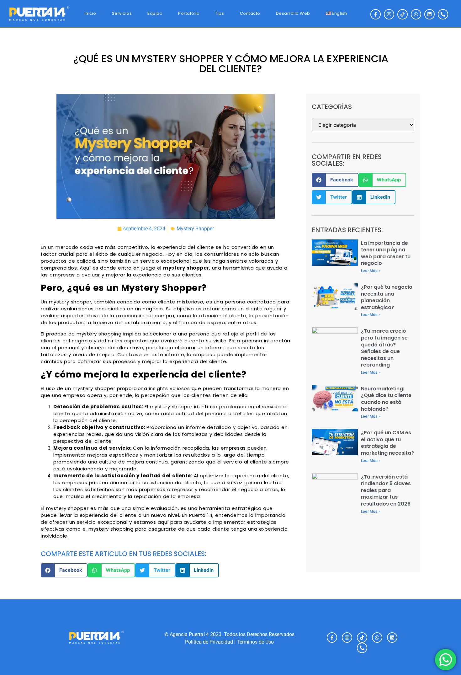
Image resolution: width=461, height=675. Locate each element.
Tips (219, 13)
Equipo (154, 13)
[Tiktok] (402, 14)
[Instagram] (389, 14)
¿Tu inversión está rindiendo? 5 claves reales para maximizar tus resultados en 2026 (386, 490)
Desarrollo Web (293, 13)
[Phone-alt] (443, 14)
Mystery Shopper (195, 229)
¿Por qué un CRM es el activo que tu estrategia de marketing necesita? (387, 443)
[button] (64, 570)
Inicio (90, 13)
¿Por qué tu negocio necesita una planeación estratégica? (386, 297)
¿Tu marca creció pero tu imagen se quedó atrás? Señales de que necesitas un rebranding (384, 347)
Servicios (122, 13)
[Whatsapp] (416, 14)
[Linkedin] (429, 14)
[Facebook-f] (375, 14)
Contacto (250, 13)
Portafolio (188, 13)
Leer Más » (370, 270)
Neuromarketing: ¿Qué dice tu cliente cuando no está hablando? (386, 399)
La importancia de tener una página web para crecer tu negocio (386, 253)
